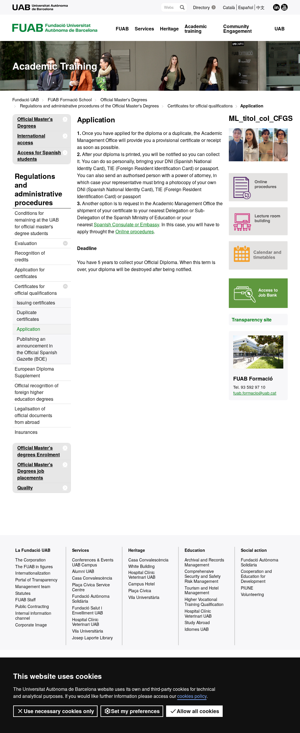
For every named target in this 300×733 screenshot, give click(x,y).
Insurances (26, 432)
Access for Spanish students (39, 155)
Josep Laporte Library (92, 637)
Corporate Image (31, 625)
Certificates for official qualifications (200, 105)
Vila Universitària (87, 631)
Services (80, 550)
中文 (260, 7)
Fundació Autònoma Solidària (91, 598)
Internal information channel (33, 615)
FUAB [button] (122, 28)
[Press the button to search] (182, 7)
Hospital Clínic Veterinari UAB (85, 621)
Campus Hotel (141, 584)
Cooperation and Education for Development (256, 576)
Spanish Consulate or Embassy (126, 224)
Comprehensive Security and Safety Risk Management (203, 576)
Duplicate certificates (28, 315)
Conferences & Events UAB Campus (92, 562)
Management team (32, 586)
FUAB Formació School (70, 99)
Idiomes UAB (197, 629)
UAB (280, 28)
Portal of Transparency (36, 580)
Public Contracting (32, 606)
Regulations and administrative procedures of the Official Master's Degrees (89, 105)
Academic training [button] (196, 28)
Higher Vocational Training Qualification (204, 601)
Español (245, 7)
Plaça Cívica (139, 590)
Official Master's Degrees (123, 99)
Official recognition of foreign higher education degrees (36, 392)
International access (31, 139)
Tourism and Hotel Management (202, 590)
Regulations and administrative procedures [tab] (38, 189)
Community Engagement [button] (237, 28)
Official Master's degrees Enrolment (38, 451)
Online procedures (134, 231)
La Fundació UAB (32, 550)
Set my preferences (135, 711)
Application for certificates (30, 273)
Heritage (136, 550)
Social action (254, 550)
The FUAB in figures (34, 566)
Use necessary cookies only (59, 711)
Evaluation (26, 243)
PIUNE (247, 588)
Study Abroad (197, 622)
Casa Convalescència (92, 578)
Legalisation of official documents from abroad (33, 415)
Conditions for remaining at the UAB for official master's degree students (37, 223)
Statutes (22, 593)
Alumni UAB (83, 571)
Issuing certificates (36, 302)
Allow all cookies (198, 711)
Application (28, 329)
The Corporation (30, 560)
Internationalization (32, 573)
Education (195, 550)
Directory (201, 7)
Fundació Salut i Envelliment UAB (87, 610)
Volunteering (252, 594)
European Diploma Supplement (34, 372)
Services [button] (144, 28)
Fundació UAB (25, 99)
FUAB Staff (25, 599)
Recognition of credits (30, 256)
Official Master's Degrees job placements (35, 471)
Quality (25, 487)
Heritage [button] (169, 28)
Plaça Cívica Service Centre (91, 587)
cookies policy (192, 696)
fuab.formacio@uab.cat (254, 393)
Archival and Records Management (204, 562)
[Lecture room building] (258, 221)
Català (229, 7)
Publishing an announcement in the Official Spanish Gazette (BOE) (37, 348)
